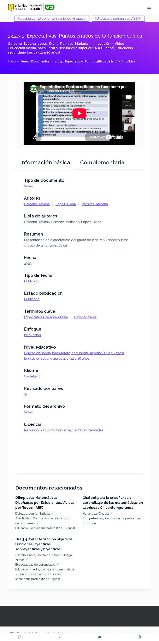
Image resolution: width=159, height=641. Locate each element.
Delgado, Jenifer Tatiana (32, 513)
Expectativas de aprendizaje (46, 317)
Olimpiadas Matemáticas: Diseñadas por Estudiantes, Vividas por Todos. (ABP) (45, 503)
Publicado (32, 281)
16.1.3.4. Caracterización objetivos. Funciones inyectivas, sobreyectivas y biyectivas (44, 544)
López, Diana (48, 44)
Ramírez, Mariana (74, 44)
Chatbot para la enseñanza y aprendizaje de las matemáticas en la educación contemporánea (113, 503)
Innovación (101, 44)
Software (89, 523)
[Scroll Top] (139, 637)
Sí (25, 394)
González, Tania (48, 555)
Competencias (43, 518)
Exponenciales (85, 317)
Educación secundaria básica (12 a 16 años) (57, 358)
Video (119, 44)
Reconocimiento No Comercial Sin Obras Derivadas (63, 430)
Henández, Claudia (96, 513)
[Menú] (149, 7)
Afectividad (23, 518)
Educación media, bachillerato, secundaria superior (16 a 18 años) (61, 48)
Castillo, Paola (25, 555)
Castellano (32, 376)
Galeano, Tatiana (22, 44)
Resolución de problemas (122, 518)
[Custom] (19, 637)
